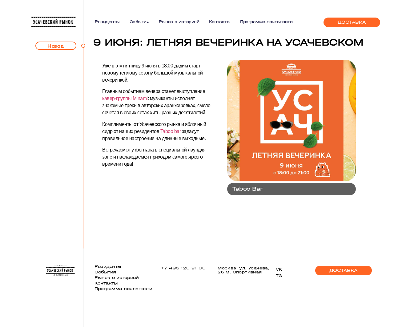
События (139, 21)
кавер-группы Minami (125, 98)
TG (279, 275)
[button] (352, 22)
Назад (55, 46)
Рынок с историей (179, 21)
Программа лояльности (266, 21)
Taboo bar (170, 131)
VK (279, 269)
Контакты (219, 21)
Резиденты (107, 21)
